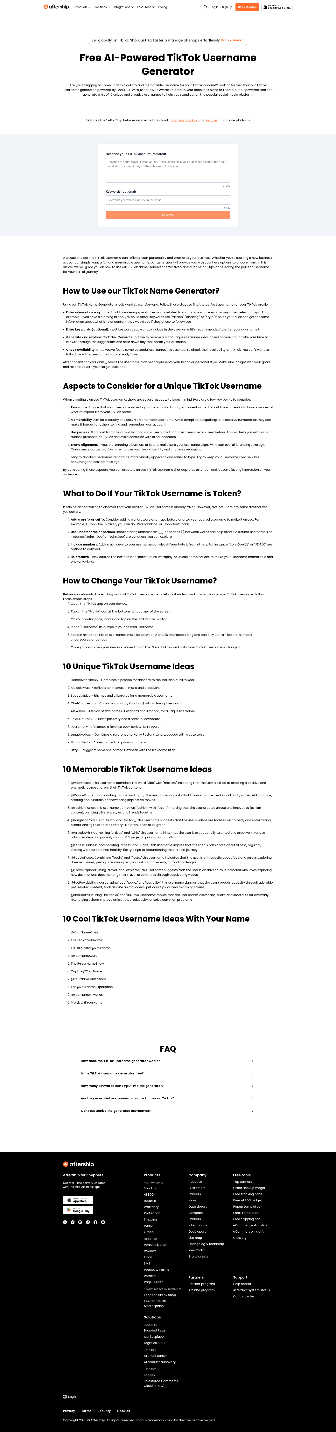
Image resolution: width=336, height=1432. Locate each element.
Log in (215, 7)
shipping (177, 120)
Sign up (227, 7)
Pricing (162, 7)
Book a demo (247, 7)
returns (211, 120)
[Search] (205, 7)
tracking (191, 120)
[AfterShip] (57, 7)
